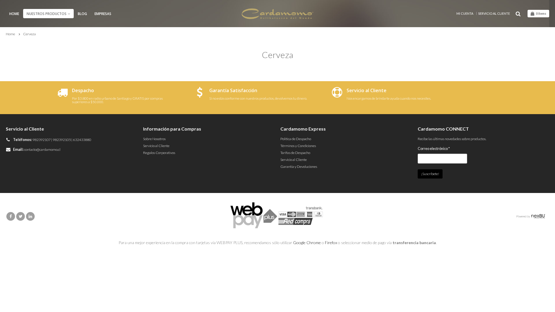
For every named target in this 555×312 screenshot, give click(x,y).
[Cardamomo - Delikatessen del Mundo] (277, 14)
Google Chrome (307, 242)
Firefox (331, 242)
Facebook (10, 216)
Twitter (20, 216)
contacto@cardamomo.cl (42, 149)
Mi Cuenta (464, 13)
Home (14, 13)
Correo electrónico (434, 148)
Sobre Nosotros (154, 139)
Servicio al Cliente (494, 13)
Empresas (103, 13)
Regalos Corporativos (159, 153)
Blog (82, 13)
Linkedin (30, 216)
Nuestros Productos (46, 13)
